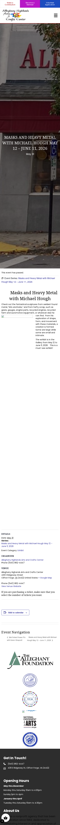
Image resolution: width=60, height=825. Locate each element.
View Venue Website (11, 586)
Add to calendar (15, 612)
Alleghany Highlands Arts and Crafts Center (22, 560)
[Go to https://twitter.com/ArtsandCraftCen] (13, 773)
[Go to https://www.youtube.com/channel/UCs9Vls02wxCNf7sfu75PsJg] (20, 773)
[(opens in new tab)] (30, 659)
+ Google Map (45, 577)
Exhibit (21, 550)
